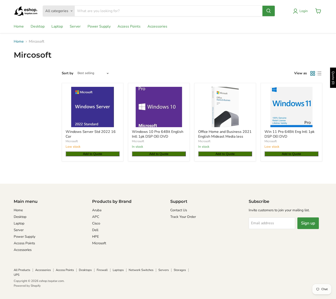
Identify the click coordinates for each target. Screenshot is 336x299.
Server (75, 26)
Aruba (96, 210)
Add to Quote (92, 154)
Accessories (157, 26)
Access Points (129, 26)
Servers (163, 270)
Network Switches (141, 270)
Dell (95, 230)
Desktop (38, 26)
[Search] (268, 11)
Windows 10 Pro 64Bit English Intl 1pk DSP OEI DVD (157, 134)
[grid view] (312, 73)
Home (19, 26)
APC (95, 216)
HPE (95, 236)
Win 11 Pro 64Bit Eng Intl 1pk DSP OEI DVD (289, 134)
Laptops (118, 270)
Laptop (57, 26)
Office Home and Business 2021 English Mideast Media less (225, 134)
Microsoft (72, 141)
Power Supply (99, 26)
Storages (180, 270)
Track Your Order (183, 216)
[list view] (319, 73)
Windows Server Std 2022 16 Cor (91, 134)
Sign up (308, 223)
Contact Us (178, 210)
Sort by (67, 73)
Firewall (102, 270)
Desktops (85, 270)
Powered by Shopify (27, 286)
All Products (22, 270)
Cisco (96, 223)
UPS (16, 275)
